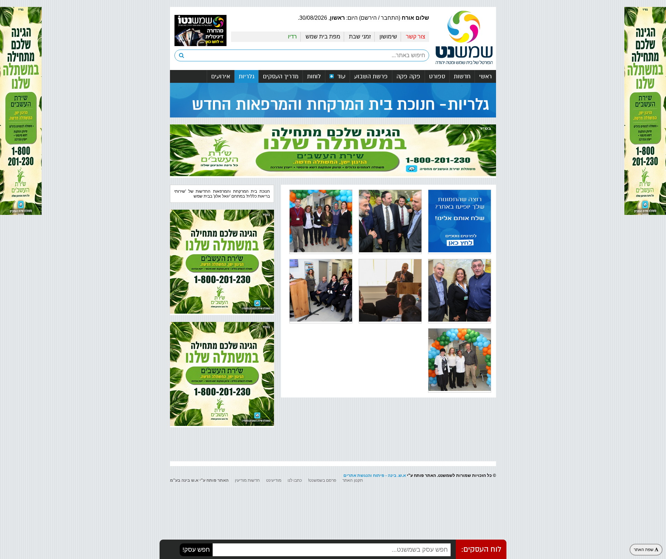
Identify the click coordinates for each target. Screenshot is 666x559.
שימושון (388, 37)
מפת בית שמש (323, 37)
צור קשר (415, 37)
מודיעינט (273, 480)
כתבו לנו (295, 480)
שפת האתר (644, 549)
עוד (340, 76)
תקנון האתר (352, 480)
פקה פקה (408, 76)
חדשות (462, 76)
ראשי (485, 76)
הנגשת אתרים (356, 475)
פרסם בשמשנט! (322, 480)
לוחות (314, 76)
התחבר (390, 18)
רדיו (292, 37)
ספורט (437, 76)
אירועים (220, 76)
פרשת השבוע (371, 76)
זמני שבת (360, 37)
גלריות (246, 76)
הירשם (369, 18)
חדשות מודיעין (247, 480)
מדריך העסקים (280, 76)
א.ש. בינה (397, 475)
